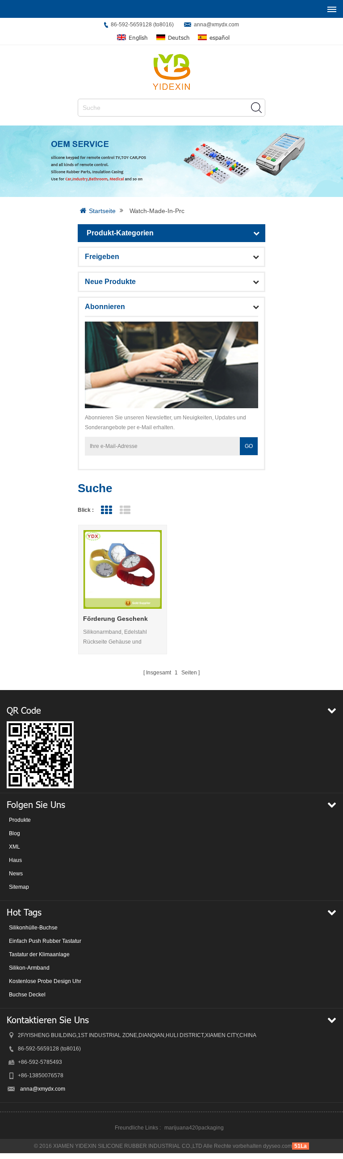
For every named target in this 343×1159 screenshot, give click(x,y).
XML (14, 847)
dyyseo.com (277, 1146)
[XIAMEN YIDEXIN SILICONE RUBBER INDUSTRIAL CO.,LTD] (171, 72)
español (219, 37)
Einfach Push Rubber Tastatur (45, 941)
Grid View (106, 510)
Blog (14, 833)
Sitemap (19, 887)
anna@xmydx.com (216, 24)
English (138, 37)
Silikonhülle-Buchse (33, 928)
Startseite (102, 210)
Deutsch (179, 37)
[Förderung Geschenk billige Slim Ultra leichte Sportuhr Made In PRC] (123, 569)
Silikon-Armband (29, 968)
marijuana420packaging (194, 1128)
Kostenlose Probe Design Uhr (45, 981)
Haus (15, 860)
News (16, 873)
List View (125, 510)
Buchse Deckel (27, 995)
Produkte (20, 820)
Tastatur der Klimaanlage (39, 954)
